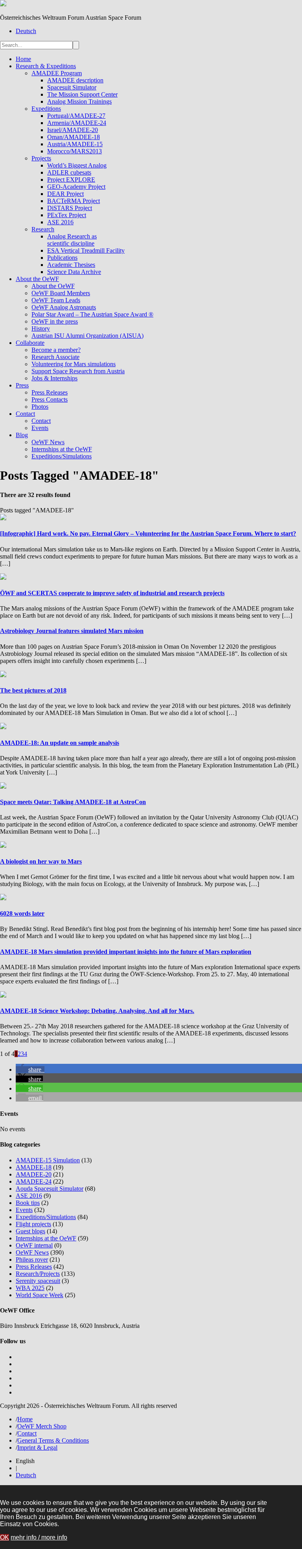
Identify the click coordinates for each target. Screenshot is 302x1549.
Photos (39, 406)
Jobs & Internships (54, 378)
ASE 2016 (60, 222)
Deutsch (26, 31)
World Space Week (39, 1295)
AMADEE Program (56, 73)
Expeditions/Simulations (61, 456)
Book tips (28, 1202)
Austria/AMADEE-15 (75, 144)
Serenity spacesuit (38, 1280)
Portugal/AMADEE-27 (76, 115)
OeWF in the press (54, 321)
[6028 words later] (3, 898)
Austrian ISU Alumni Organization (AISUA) (87, 335)
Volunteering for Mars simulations (73, 364)
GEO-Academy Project (76, 186)
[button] (30, 1069)
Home (23, 59)
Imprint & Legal (37, 1447)
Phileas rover (32, 1259)
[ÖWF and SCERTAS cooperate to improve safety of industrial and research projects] (3, 577)
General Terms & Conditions (53, 1440)
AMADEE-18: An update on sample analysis (59, 742)
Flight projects (33, 1224)
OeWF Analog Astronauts (63, 307)
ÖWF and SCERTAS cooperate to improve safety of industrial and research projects (112, 593)
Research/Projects (38, 1273)
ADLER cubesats (69, 172)
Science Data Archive (74, 271)
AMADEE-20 (34, 1174)
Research (42, 229)
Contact (25, 413)
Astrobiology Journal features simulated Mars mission (72, 630)
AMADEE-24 (34, 1181)
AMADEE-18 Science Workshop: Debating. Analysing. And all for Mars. (97, 1010)
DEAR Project (65, 193)
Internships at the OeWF (61, 449)
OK (4, 1537)
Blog (22, 435)
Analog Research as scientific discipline (72, 240)
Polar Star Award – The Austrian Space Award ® (92, 314)
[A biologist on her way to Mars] (3, 845)
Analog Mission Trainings (79, 101)
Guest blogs (30, 1231)
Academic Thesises (71, 264)
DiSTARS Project (69, 208)
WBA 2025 (30, 1288)
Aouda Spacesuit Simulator (49, 1188)
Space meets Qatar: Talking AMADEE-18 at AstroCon (73, 802)
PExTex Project (66, 215)
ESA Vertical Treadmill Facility (86, 250)
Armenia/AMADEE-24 (76, 122)
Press (22, 385)
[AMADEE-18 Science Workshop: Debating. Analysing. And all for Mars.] (3, 995)
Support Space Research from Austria (78, 371)
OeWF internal (34, 1245)
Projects (41, 158)
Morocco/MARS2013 (74, 151)
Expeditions (46, 108)
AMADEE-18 (34, 1167)
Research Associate (55, 357)
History (40, 328)
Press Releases (49, 392)
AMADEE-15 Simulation (48, 1160)
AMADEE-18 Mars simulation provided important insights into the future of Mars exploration (125, 951)
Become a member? (56, 349)
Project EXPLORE (71, 179)
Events (39, 427)
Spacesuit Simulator (71, 87)
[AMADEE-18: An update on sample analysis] (3, 727)
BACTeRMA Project (73, 200)
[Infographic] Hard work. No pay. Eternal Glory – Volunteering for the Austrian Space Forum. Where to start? (148, 533)
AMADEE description (75, 80)
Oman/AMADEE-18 (73, 137)
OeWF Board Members (60, 293)
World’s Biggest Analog (77, 165)
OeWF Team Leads (55, 300)
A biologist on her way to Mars (41, 861)
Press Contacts (49, 399)
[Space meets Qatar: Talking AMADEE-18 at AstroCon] (3, 786)
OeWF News (47, 442)
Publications (62, 257)
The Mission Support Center (82, 94)
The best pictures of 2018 (33, 690)
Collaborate (30, 342)
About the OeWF (37, 279)
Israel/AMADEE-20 (72, 130)
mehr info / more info (39, 1537)
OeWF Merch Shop (41, 1426)
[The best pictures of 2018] (3, 675)
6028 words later (22, 913)
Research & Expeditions (46, 66)
